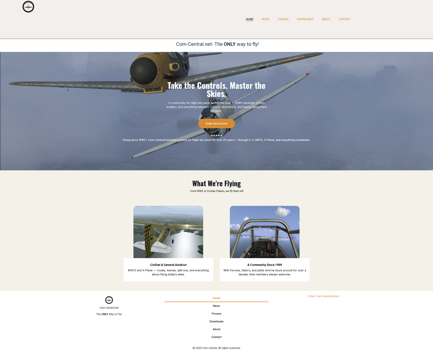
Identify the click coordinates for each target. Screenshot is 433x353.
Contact (344, 19)
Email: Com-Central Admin (324, 296)
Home (249, 19)
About (326, 19)
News (265, 19)
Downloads (305, 19)
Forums (283, 19)
